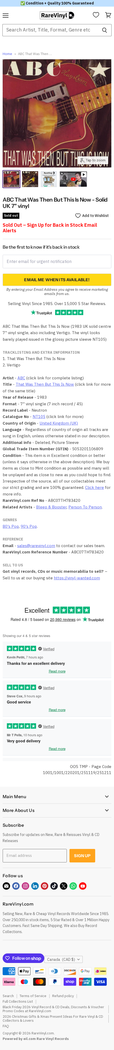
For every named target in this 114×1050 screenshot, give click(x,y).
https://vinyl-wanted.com (77, 577)
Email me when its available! (57, 279)
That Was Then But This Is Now (45, 384)
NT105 (39, 416)
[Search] (105, 30)
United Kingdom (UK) (59, 423)
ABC (21, 377)
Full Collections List (18, 1001)
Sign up (82, 855)
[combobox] (50, 30)
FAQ (6, 1026)
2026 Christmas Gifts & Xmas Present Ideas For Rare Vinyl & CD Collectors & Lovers (53, 1018)
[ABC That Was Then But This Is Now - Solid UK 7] (11, 179)
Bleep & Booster (51, 507)
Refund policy (63, 996)
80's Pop (11, 526)
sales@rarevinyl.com (36, 545)
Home (7, 54)
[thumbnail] (48, 179)
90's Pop (29, 526)
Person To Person (85, 507)
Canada (61, 959)
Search (8, 996)
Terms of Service (33, 996)
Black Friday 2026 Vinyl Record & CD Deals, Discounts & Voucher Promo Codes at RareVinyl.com (53, 1009)
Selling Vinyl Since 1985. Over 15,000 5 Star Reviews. (57, 303)
